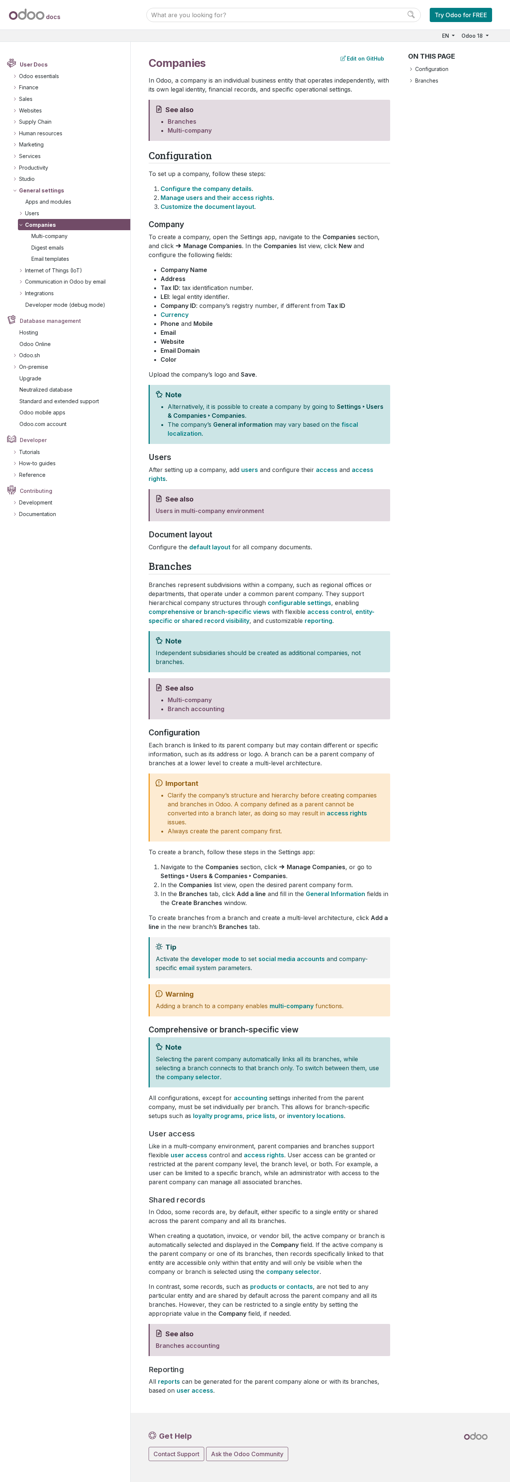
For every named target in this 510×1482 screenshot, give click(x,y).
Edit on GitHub (365, 58)
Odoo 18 (472, 36)
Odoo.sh (29, 355)
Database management (50, 321)
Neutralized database (45, 389)
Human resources (40, 133)
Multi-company (49, 236)
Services (30, 156)
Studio (27, 179)
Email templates (50, 259)
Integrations (39, 293)
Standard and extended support (59, 401)
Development (35, 502)
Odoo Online (35, 344)
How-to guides (37, 463)
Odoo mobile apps (42, 412)
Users (32, 213)
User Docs (34, 64)
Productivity (33, 167)
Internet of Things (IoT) (53, 270)
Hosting (28, 332)
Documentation (37, 514)
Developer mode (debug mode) (65, 305)
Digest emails (47, 247)
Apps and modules (48, 201)
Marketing (31, 144)
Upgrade (30, 378)
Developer (33, 440)
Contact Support (176, 1454)
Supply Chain (35, 121)
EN (446, 36)
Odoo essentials (39, 76)
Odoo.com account (42, 424)
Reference (32, 475)
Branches (426, 80)
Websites (30, 110)
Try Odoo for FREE (461, 15)
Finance (28, 87)
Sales (25, 99)
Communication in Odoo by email (65, 281)
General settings (41, 190)
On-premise (33, 367)
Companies (40, 225)
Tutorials (29, 452)
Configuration (431, 69)
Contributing (36, 491)
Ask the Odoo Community (247, 1454)
